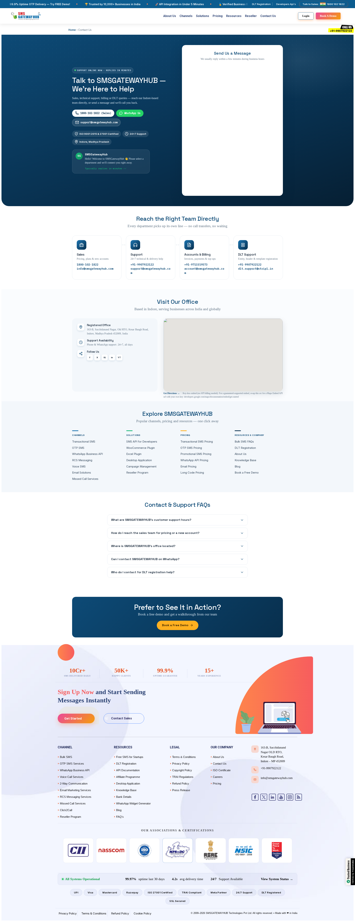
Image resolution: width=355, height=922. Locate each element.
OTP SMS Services (72, 763)
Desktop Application (139, 460)
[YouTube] (281, 797)
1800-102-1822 (87, 264)
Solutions (202, 16)
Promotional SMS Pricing (195, 454)
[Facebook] (255, 797)
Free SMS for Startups (129, 756)
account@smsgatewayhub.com (204, 270)
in (112, 357)
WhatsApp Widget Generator (133, 803)
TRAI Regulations (182, 776)
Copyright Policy (182, 770)
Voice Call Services (71, 776)
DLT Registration (261, 4)
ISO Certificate (222, 770)
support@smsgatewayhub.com (98, 122)
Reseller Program (137, 472)
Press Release (181, 790)
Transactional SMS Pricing (196, 441)
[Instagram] (289, 797)
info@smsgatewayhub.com (95, 268)
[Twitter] (263, 797)
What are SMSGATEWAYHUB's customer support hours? (151, 520)
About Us (169, 16)
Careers (218, 776)
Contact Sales (121, 718)
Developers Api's (286, 4)
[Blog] (298, 797)
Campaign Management (141, 466)
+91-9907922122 (142, 264)
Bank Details (123, 796)
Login (305, 15)
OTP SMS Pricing (191, 448)
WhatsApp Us (132, 113)
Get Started (73, 718)
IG (105, 357)
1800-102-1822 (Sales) (95, 113)
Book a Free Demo (247, 472)
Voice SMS (79, 466)
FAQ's (120, 816)
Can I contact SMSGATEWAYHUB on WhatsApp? (145, 559)
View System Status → (277, 879)
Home (72, 29)
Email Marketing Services (75, 790)
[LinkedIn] (272, 797)
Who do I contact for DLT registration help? (143, 572)
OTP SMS (78, 448)
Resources (233, 16)
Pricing (218, 16)
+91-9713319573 (196, 264)
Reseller (251, 16)
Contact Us (268, 16)
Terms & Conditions (184, 756)
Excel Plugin (133, 454)
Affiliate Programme (128, 776)
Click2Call (66, 810)
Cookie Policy (142, 913)
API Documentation (128, 770)
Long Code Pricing (192, 472)
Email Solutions (81, 472)
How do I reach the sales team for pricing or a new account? (155, 533)
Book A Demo (328, 15)
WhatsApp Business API (87, 454)
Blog (237, 466)
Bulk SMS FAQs (244, 441)
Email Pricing (188, 466)
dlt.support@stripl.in (255, 268)
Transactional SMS (83, 441)
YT (119, 357)
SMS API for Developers (141, 441)
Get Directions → (171, 393)
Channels (186, 16)
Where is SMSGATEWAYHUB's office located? (143, 546)
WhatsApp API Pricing (194, 460)
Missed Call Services (85, 479)
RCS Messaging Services (75, 796)
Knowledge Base (245, 460)
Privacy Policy (181, 763)
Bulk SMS (66, 756)
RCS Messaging (82, 460)
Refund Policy (180, 783)
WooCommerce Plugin (140, 448)
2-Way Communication (73, 783)
